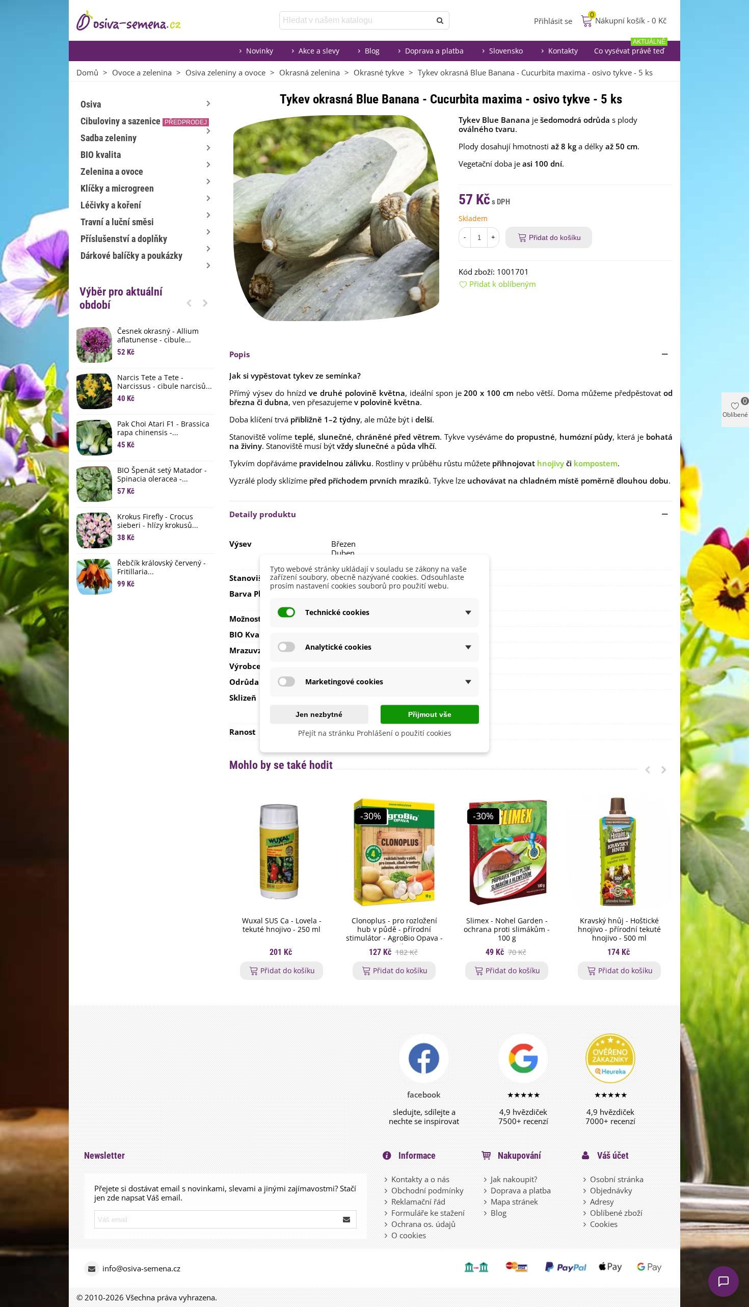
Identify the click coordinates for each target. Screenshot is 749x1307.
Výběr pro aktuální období (121, 298)
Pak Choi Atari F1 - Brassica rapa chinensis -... (163, 428)
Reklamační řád (418, 1201)
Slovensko (506, 51)
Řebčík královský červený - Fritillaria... (161, 567)
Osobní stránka (617, 1179)
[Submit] (347, 1219)
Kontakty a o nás (420, 1179)
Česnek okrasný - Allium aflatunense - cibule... (158, 335)
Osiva (91, 104)
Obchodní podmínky (427, 1190)
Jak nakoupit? (514, 1179)
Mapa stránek (514, 1201)
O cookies (408, 1235)
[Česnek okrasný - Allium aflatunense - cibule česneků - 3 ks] (94, 345)
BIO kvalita (101, 154)
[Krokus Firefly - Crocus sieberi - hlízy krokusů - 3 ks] (94, 530)
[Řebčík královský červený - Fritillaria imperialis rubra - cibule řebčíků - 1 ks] (94, 577)
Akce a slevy (319, 51)
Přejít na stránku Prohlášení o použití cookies (374, 732)
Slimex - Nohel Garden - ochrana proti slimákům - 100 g (507, 929)
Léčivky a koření (111, 205)
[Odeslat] (440, 20)
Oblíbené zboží (616, 1213)
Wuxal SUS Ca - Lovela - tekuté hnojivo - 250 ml (282, 925)
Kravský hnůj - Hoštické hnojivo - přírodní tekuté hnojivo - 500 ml (619, 929)
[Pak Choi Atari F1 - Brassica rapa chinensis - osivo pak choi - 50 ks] (94, 438)
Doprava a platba (434, 51)
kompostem (596, 463)
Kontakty (563, 51)
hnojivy (550, 463)
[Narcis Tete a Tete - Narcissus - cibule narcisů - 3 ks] (94, 391)
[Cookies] (585, 1224)
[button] (189, 302)
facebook (424, 1094)
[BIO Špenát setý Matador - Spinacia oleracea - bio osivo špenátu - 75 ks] (94, 484)
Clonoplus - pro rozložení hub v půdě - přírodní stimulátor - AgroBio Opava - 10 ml (394, 934)
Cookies (604, 1224)
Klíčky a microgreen (117, 188)
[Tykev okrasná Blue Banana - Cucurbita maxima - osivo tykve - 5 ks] (336, 217)
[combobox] (356, 20)
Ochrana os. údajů (423, 1224)
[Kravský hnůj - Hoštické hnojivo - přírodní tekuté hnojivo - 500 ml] (619, 852)
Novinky (259, 51)
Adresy (602, 1201)
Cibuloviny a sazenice (144, 121)
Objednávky (611, 1190)
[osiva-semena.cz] (137, 20)
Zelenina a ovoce (112, 171)
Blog (372, 51)
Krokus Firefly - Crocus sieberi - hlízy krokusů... (157, 521)
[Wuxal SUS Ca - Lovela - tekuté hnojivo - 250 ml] (281, 852)
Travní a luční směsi (117, 222)
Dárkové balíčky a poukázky (131, 255)
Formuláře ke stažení (428, 1213)
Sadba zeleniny (109, 137)
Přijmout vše (429, 714)
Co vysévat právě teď (629, 48)
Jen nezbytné (319, 714)
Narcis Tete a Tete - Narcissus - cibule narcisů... (164, 382)
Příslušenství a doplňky (124, 238)
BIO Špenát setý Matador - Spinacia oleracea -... (162, 475)
